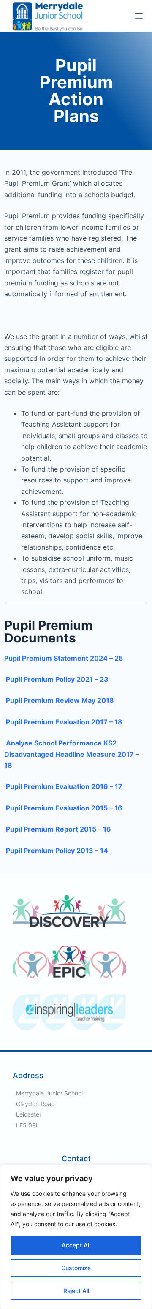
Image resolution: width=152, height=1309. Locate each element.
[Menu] (139, 16)
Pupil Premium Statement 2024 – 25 (63, 658)
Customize (76, 1267)
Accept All (76, 1245)
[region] (76, 1237)
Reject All (76, 1290)
